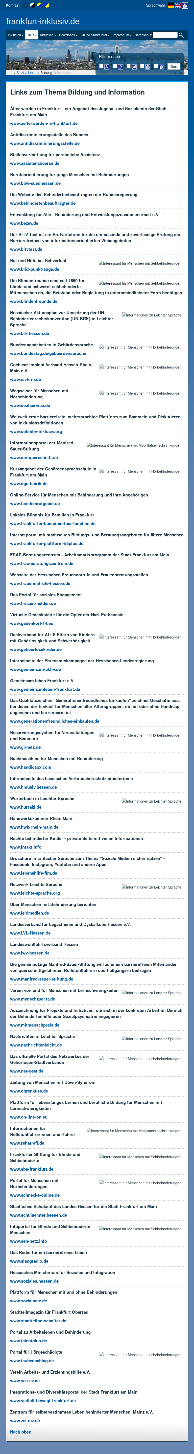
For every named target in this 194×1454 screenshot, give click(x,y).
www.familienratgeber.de (35, 503)
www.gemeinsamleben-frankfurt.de (45, 689)
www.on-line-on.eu (28, 1117)
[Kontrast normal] (25, 5)
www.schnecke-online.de (35, 1195)
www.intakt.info (25, 847)
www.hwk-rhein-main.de (34, 827)
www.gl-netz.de (25, 747)
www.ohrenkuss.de (29, 1091)
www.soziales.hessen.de (34, 1281)
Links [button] (30, 34)
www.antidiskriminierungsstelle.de (45, 143)
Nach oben (20, 1432)
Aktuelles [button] (47, 34)
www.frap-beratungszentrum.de (41, 563)
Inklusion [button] (14, 34)
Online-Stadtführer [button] (94, 34)
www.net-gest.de (26, 1071)
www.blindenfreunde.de (33, 301)
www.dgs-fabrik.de (28, 483)
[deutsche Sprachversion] (171, 5)
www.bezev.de (24, 223)
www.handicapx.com (30, 767)
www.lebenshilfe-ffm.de (33, 873)
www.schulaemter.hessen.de (38, 1215)
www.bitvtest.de (26, 249)
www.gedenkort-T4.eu (31, 623)
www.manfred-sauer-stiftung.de (41, 979)
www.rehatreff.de (27, 1143)
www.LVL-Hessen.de (30, 933)
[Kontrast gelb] (40, 5)
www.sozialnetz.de (28, 1301)
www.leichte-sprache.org (35, 893)
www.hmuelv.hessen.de (33, 787)
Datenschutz (144, 34)
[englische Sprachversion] (178, 5)
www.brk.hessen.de (29, 333)
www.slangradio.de (29, 1261)
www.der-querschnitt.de (34, 457)
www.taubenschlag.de (32, 1360)
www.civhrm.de (25, 379)
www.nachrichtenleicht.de (36, 1045)
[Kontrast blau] (47, 5)
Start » (22, 72)
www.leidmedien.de (29, 913)
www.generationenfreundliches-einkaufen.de (54, 721)
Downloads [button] (67, 34)
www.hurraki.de (25, 807)
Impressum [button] (121, 34)
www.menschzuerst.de (32, 999)
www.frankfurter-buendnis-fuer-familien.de (52, 523)
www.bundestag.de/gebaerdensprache (48, 353)
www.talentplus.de (28, 1340)
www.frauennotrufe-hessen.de (40, 583)
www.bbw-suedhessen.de (35, 183)
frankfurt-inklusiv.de (43, 21)
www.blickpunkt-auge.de (34, 269)
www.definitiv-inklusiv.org (36, 431)
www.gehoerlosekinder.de (36, 649)
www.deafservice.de (30, 405)
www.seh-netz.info (28, 1241)
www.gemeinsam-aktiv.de (35, 669)
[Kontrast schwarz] (33, 5)
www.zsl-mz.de (25, 1420)
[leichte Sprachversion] (185, 5)
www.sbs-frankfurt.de (31, 1169)
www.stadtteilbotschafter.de (38, 1320)
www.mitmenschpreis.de (34, 1025)
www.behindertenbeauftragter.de (43, 203)
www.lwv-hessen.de (30, 953)
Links (32, 72)
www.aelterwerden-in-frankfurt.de (44, 123)
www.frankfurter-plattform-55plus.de (46, 543)
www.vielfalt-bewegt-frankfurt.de (43, 1400)
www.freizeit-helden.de (33, 603)
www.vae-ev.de (25, 1380)
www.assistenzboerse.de (34, 163)
